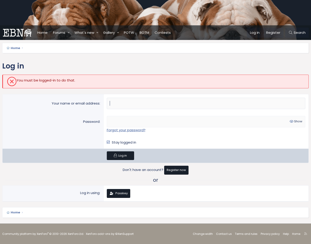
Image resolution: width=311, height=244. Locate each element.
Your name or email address (75, 103)
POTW (129, 32)
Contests (163, 32)
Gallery (109, 32)
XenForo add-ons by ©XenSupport (110, 234)
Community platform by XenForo (43, 234)
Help (286, 234)
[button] (69, 33)
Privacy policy (270, 234)
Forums (59, 32)
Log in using (89, 192)
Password (91, 121)
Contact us (224, 234)
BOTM (144, 32)
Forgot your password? (126, 130)
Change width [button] (203, 234)
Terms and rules (246, 234)
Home (42, 32)
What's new (84, 32)
